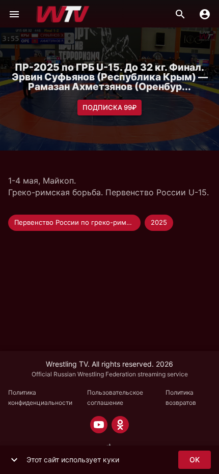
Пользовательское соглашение (115, 397)
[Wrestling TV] (63, 14)
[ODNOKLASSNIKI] (120, 424)
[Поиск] (180, 14)
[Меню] (14, 14)
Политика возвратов (181, 397)
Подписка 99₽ (109, 107)
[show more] (14, 460)
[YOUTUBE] (98, 424)
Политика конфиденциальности (40, 397)
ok (194, 459)
